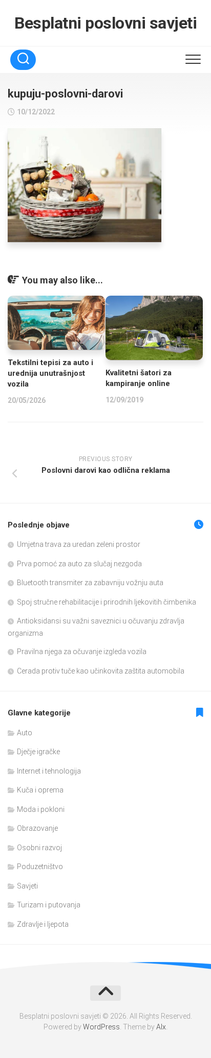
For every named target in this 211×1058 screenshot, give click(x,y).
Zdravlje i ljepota (43, 924)
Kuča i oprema (40, 790)
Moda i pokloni (41, 809)
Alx (161, 1027)
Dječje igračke (38, 752)
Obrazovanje (37, 828)
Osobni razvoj (39, 848)
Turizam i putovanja (48, 905)
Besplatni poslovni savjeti (105, 23)
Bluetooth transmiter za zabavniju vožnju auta (90, 583)
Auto (24, 733)
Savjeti (27, 886)
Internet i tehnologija (49, 771)
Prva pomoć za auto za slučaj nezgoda (79, 564)
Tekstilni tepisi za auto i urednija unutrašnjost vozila (50, 373)
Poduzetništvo (40, 866)
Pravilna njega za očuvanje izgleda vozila (81, 651)
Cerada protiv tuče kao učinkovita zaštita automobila (100, 671)
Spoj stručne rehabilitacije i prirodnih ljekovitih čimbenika (106, 602)
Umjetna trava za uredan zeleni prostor (78, 544)
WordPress (101, 1027)
